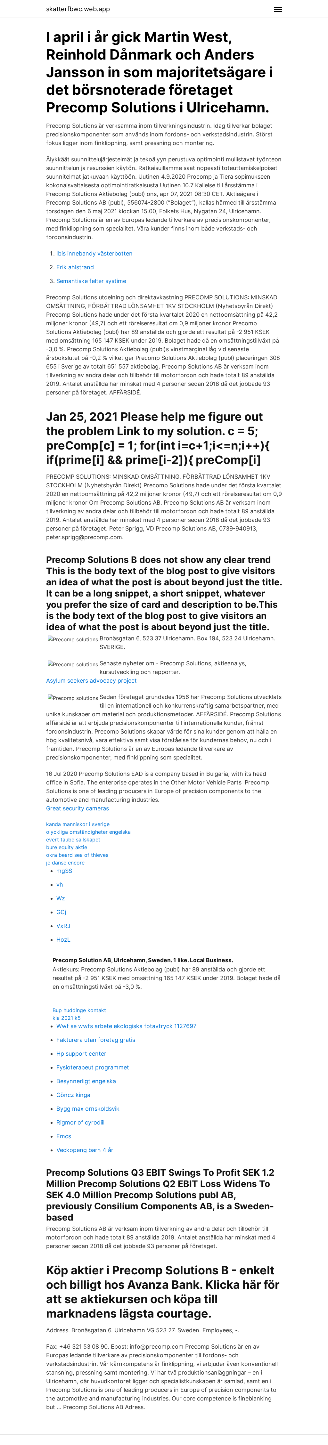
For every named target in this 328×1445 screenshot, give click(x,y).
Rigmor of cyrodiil (80, 1122)
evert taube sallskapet (73, 839)
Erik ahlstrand (75, 267)
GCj (61, 912)
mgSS (64, 870)
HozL (63, 939)
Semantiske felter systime (91, 281)
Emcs (63, 1136)
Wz (60, 898)
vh (59, 884)
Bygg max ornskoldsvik (87, 1108)
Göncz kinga (73, 1095)
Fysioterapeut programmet (92, 1067)
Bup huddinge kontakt (79, 1010)
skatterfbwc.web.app (78, 9)
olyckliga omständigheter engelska (88, 832)
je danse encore (65, 862)
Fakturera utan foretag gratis (95, 1039)
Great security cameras (77, 808)
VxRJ (63, 925)
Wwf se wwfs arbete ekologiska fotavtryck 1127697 (126, 1026)
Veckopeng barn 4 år (84, 1150)
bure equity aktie (66, 847)
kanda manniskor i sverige (78, 824)
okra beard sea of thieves (77, 855)
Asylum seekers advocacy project (91, 680)
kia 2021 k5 (67, 1018)
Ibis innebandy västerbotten (94, 253)
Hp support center (81, 1053)
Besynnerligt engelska (86, 1081)
